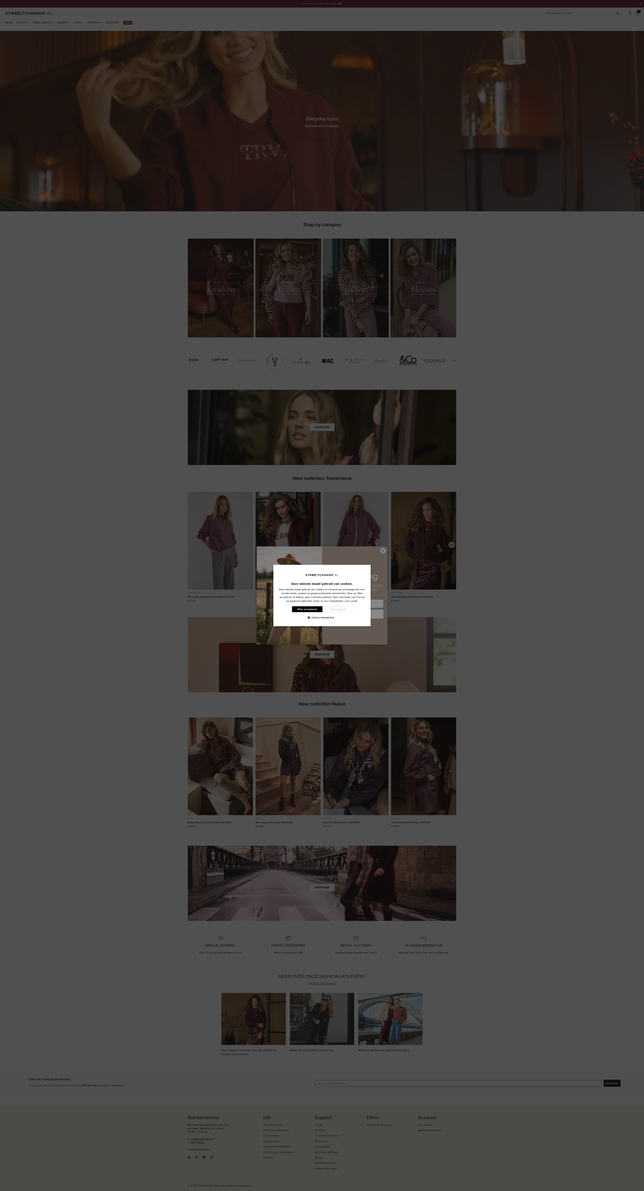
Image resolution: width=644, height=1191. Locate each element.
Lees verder (351, 601)
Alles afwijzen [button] (338, 609)
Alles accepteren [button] (307, 609)
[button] (322, 618)
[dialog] (322, 595)
